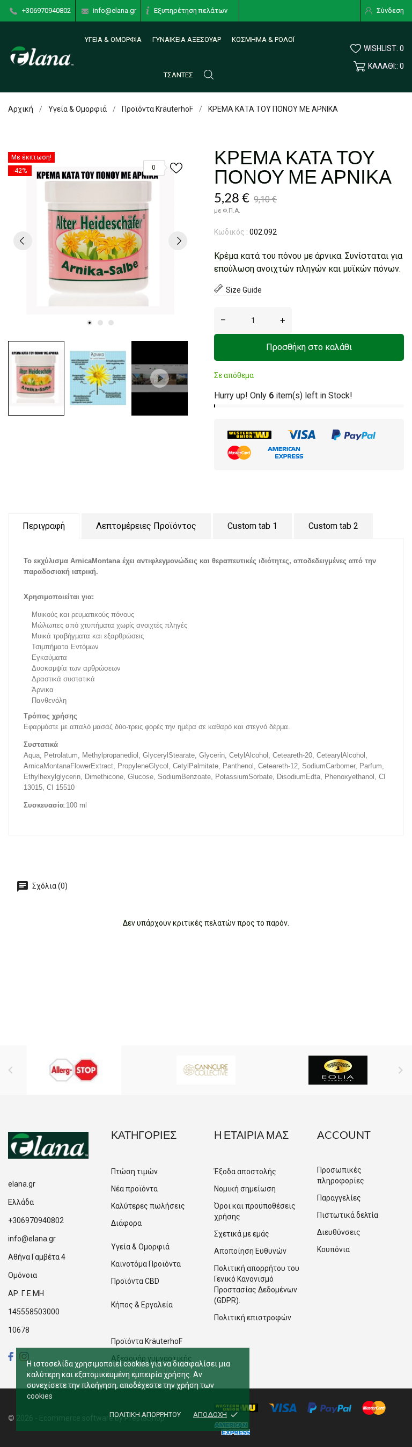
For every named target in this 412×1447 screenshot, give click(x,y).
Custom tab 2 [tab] (333, 526)
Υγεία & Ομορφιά (113, 39)
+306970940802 (46, 10)
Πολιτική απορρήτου (145, 1414)
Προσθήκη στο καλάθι (309, 347)
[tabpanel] (100, 240)
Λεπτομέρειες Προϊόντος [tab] (146, 526)
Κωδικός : (231, 232)
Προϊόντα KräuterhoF (146, 1341)
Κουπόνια (333, 1249)
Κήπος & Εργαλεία (142, 1304)
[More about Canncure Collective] (206, 1070)
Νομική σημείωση (245, 1188)
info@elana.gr (114, 10)
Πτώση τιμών (134, 1171)
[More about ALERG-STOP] (74, 1070)
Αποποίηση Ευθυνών (250, 1251)
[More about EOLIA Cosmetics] (337, 1070)
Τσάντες (178, 75)
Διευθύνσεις (338, 1232)
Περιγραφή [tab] (44, 526)
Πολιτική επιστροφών (252, 1317)
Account (344, 1134)
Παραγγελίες (339, 1198)
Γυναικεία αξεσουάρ (186, 39)
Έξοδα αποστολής (245, 1171)
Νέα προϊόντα (134, 1188)
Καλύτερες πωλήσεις (148, 1206)
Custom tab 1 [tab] (252, 526)
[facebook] (11, 1356)
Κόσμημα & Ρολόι (263, 39)
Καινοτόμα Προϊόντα (146, 1264)
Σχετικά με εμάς (241, 1234)
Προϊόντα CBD (135, 1281)
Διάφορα (126, 1223)
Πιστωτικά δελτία (347, 1215)
